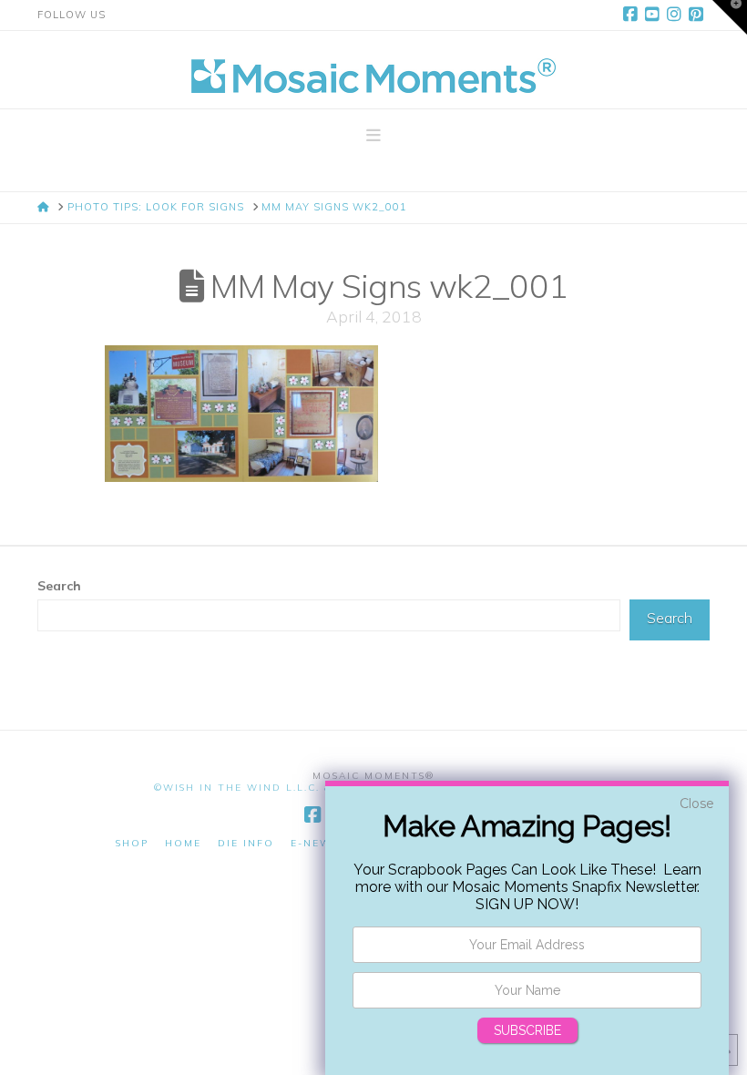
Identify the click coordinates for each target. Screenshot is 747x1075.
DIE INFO (246, 843)
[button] (373, 136)
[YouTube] (655, 14)
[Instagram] (677, 14)
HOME (183, 843)
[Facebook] (633, 14)
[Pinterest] (699, 14)
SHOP (132, 843)
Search (59, 586)
